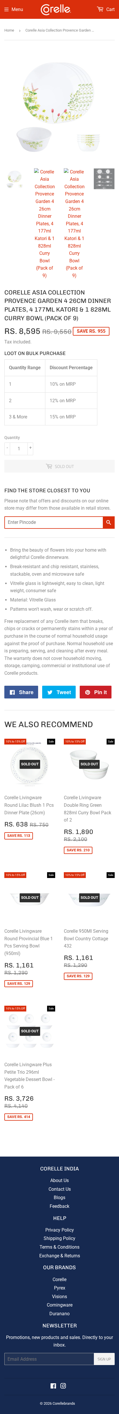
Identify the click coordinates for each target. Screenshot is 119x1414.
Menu (17, 9)
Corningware (59, 1305)
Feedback (59, 1206)
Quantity (12, 437)
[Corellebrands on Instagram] (63, 1386)
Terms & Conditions (59, 1247)
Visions (59, 1296)
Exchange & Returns (59, 1255)
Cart (110, 9)
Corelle (59, 1279)
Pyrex (59, 1288)
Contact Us (60, 1189)
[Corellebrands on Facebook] (53, 1386)
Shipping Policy (59, 1238)
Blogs (59, 1197)
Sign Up (104, 1359)
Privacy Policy (59, 1230)
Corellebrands (64, 1403)
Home (9, 30)
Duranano (59, 1313)
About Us (59, 1180)
